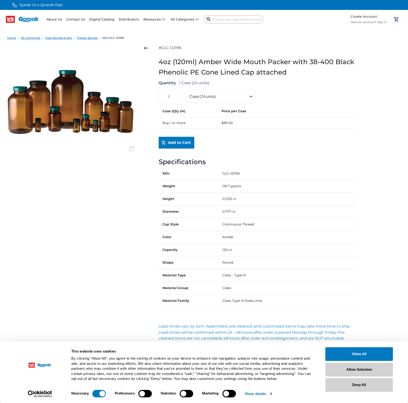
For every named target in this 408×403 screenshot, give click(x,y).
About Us (54, 19)
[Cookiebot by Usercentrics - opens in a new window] (40, 393)
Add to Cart (179, 142)
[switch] (145, 393)
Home (11, 38)
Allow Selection (359, 369)
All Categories (30, 38)
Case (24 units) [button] (202, 96)
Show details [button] (255, 394)
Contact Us (75, 19)
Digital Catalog (102, 19)
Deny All (359, 385)
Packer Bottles (87, 38)
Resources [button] (152, 19)
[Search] (208, 19)
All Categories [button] (182, 19)
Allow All (359, 354)
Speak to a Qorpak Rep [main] (41, 5)
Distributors (129, 19)
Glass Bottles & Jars (58, 38)
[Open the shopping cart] (396, 19)
